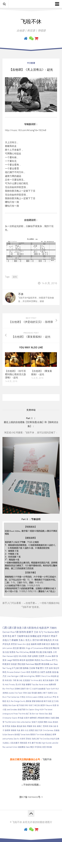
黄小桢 (19, 680)
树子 (14, 636)
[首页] (26, 38)
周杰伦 (37, 660)
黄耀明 (28, 685)
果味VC (48, 718)
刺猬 (39, 644)
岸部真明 (41, 718)
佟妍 (29, 656)
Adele (50, 722)
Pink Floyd (10, 689)
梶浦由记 (48, 735)
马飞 (41, 632)
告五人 (28, 640)
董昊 (32, 747)
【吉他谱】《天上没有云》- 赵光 (31, 70)
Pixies (15, 714)
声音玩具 (6, 644)
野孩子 (54, 636)
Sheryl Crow (45, 676)
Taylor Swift (50, 689)
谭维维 (13, 730)
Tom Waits (40, 735)
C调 (4, 627)
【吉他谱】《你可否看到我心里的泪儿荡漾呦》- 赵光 (15, 374)
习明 (14, 680)
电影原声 (44, 627)
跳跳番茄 (21, 747)
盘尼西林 (30, 660)
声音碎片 (46, 636)
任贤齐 (26, 718)
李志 (9, 636)
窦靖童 (28, 701)
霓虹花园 (21, 664)
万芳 (46, 668)
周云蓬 (39, 652)
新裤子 (29, 632)
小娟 (21, 676)
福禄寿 (34, 644)
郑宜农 (14, 644)
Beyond (49, 705)
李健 (38, 668)
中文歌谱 (31, 63)
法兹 (29, 693)
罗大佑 (55, 640)
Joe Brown (48, 697)
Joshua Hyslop (7, 739)
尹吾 (54, 697)
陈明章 (7, 730)
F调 (17, 632)
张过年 (56, 668)
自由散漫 (41, 689)
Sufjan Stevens (8, 735)
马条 (18, 730)
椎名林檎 (45, 664)
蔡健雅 (15, 640)
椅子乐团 (47, 701)
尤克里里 (26, 680)
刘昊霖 (40, 722)
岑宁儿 (55, 660)
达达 (28, 644)
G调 (9, 627)
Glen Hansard (8, 656)
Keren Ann (21, 644)
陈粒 (24, 726)
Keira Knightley (29, 676)
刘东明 (34, 672)
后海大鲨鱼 (47, 652)
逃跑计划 (55, 644)
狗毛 (4, 672)
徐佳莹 (17, 735)
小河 (55, 652)
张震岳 (12, 652)
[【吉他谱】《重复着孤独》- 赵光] (44, 359)
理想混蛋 (23, 743)
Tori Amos (34, 680)
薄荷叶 (38, 676)
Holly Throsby (10, 685)
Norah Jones (43, 685)
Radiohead (30, 664)
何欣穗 (49, 747)
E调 (14, 627)
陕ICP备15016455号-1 (31, 797)
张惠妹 (13, 726)
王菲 (36, 632)
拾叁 (51, 668)
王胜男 (41, 656)
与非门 (31, 705)
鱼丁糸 (29, 714)
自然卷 (49, 672)
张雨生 (5, 705)
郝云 (40, 680)
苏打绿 (35, 640)
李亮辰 (7, 726)
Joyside (11, 693)
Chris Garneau (48, 730)
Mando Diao (43, 714)
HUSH (41, 709)
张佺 (34, 726)
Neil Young (6, 668)
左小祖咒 (41, 672)
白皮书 (35, 689)
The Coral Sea (44, 739)
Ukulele (48, 656)
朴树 (44, 644)
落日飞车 (38, 730)
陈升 (57, 632)
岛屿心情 (35, 739)
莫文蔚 (16, 648)
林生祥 (22, 660)
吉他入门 (6, 640)
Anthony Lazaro (32, 697)
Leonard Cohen (12, 747)
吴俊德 (56, 730)
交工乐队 (55, 701)
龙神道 (5, 693)
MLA (57, 689)
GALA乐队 (23, 656)
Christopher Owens (9, 718)
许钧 (26, 705)
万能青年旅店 (23, 636)
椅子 (45, 693)
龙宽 (44, 747)
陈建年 (51, 680)
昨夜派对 (6, 664)
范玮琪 (45, 726)
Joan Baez (54, 664)
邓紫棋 (29, 726)
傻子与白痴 (36, 743)
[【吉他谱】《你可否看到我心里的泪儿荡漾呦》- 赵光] (18, 359)
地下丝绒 (20, 705)
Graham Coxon (20, 672)
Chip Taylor (18, 693)
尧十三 (29, 689)
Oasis (28, 747)
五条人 (22, 640)
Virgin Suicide (46, 743)
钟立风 (37, 705)
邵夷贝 (32, 730)
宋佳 (25, 693)
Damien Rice (8, 632)
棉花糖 (32, 652)
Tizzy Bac (35, 685)
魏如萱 (38, 664)
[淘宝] (36, 38)
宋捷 (23, 685)
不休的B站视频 (31, 784)
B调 (41, 640)
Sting (37, 709)
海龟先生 (47, 640)
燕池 (54, 672)
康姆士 (40, 693)
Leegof (10, 660)
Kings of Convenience (34, 648)
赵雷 (39, 636)
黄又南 (45, 680)
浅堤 (50, 714)
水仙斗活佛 (54, 739)
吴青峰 (17, 689)
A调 (29, 627)
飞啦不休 (31, 21)
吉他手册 (30, 603)
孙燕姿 (14, 664)
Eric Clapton (29, 709)
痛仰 (54, 656)
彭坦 (50, 648)
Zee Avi (16, 739)
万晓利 (53, 627)
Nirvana (10, 672)
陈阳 (53, 718)
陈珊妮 (33, 636)
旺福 (46, 648)
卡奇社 (22, 697)
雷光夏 (34, 693)
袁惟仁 (39, 726)
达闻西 (35, 656)
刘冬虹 (41, 697)
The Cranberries (13, 697)
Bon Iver (35, 714)
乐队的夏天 (14, 743)
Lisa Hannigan (13, 676)
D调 (24, 627)
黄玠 (22, 730)
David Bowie (46, 660)
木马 (29, 743)
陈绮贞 (35, 627)
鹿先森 (19, 726)
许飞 (14, 668)
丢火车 (18, 685)
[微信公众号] (31, 38)
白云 (27, 730)
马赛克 (50, 693)
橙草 (54, 735)
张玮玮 (22, 632)
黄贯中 (43, 705)
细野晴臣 (33, 718)
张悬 (19, 627)
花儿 (8, 701)
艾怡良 (28, 739)
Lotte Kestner (26, 722)
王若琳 (32, 668)
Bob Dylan (12, 705)
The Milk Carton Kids (12, 722)
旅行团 (19, 668)
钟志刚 (53, 676)
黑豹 (45, 722)
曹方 (42, 668)
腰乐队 (22, 648)
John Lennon (7, 648)
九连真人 (6, 743)
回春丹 (23, 689)
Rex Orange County (18, 701)
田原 (54, 705)
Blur (4, 689)
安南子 (34, 722)
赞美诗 (33, 735)
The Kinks (22, 714)
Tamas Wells (25, 735)
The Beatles (48, 632)
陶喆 (55, 648)
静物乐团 (39, 701)
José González (12, 709)
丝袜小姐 (52, 726)
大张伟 (22, 739)
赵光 (15, 277)
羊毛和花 (38, 747)
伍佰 (7, 652)
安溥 (4, 636)
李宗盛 (20, 718)
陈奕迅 (16, 660)
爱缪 (34, 701)
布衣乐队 (8, 680)
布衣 (28, 672)
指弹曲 (26, 668)
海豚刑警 (52, 685)
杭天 (48, 644)
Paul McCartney (22, 652)
